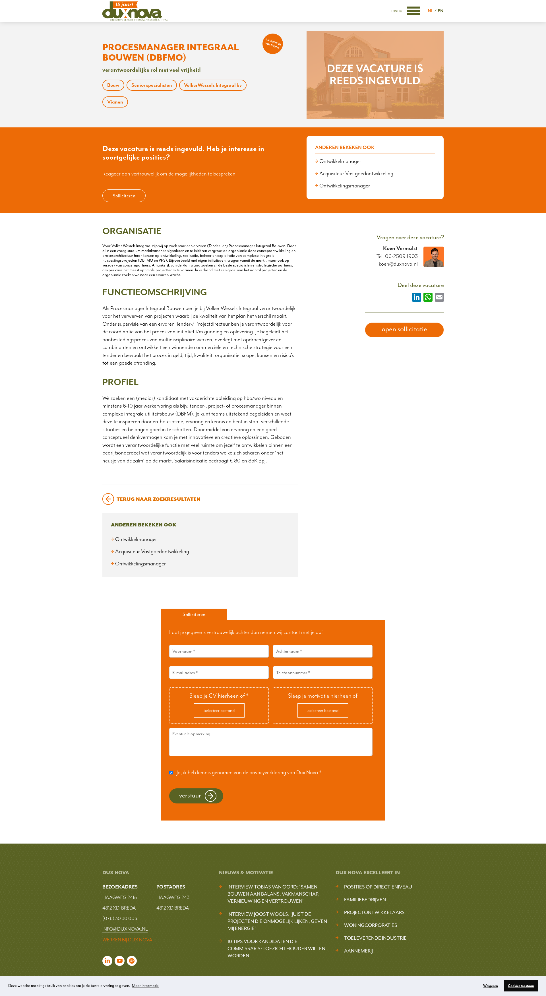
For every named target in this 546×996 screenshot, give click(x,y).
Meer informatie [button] (145, 985)
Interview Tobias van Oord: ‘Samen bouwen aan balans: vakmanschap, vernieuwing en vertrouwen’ (274, 894)
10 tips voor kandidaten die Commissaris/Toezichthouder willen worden (276, 948)
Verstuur (190, 795)
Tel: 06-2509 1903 (397, 256)
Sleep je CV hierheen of (219, 695)
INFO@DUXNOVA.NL (125, 929)
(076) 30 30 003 (119, 918)
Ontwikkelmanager (340, 161)
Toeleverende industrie (375, 938)
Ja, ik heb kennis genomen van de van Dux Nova (249, 772)
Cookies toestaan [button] (521, 985)
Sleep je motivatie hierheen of (322, 695)
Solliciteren (124, 196)
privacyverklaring (267, 772)
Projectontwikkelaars (374, 912)
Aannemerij (358, 951)
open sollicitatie (404, 329)
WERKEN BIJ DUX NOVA (127, 940)
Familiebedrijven (365, 899)
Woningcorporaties (370, 925)
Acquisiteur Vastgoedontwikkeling (356, 173)
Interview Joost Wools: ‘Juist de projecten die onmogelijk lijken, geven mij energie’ (277, 921)
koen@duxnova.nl (398, 264)
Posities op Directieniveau (378, 887)
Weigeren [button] (490, 985)
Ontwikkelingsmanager (344, 185)
